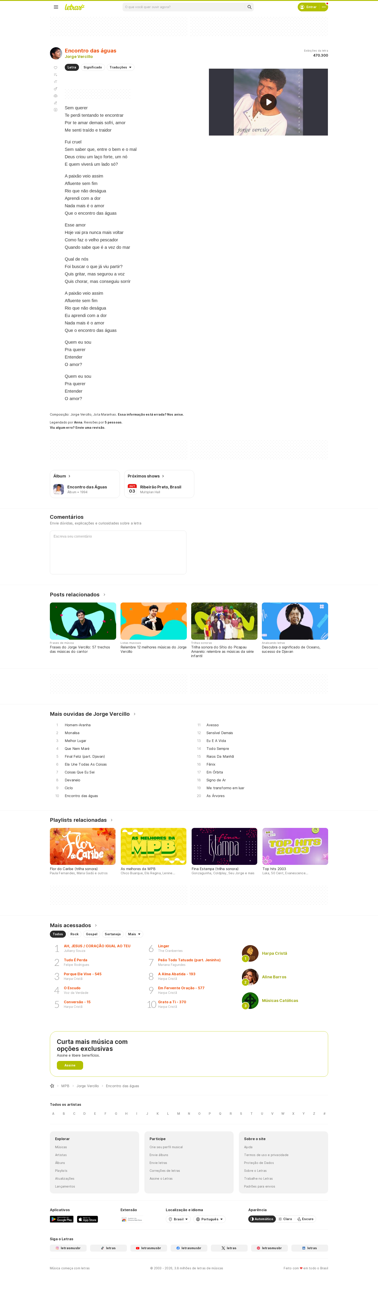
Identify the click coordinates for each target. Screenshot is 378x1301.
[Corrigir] (55, 103)
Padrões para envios (259, 1186)
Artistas (61, 1155)
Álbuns (60, 1163)
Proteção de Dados (259, 1163)
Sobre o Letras (255, 1170)
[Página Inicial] (52, 1086)
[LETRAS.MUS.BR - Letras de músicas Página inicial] (74, 7)
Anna (78, 422)
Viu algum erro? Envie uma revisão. (77, 427)
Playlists (61, 1170)
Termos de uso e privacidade (266, 1155)
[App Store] (87, 1219)
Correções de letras (165, 1170)
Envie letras (158, 1163)
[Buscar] (249, 7)
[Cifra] (55, 89)
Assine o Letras (161, 1178)
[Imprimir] (55, 96)
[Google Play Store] (62, 1219)
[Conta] (323, 7)
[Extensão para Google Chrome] (132, 1219)
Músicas (61, 1147)
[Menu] (56, 7)
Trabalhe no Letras (258, 1178)
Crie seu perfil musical (166, 1147)
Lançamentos (65, 1186)
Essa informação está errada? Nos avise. (151, 414)
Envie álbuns (159, 1155)
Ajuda (248, 1147)
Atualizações (65, 1178)
